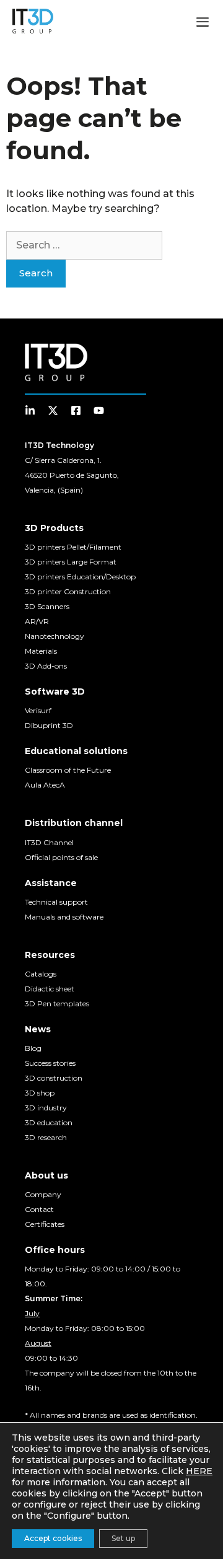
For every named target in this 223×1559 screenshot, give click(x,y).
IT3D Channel (49, 842)
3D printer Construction (68, 591)
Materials (41, 651)
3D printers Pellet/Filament (73, 546)
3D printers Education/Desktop (80, 576)
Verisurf (38, 710)
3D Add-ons (46, 665)
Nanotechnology (54, 636)
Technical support (56, 902)
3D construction (53, 1078)
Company (43, 1194)
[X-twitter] (53, 410)
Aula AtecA (45, 784)
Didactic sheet (49, 988)
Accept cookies (53, 1538)
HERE (199, 1471)
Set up (123, 1538)
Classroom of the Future (68, 770)
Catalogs (40, 973)
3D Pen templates (57, 1003)
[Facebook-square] (76, 410)
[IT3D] (32, 21)
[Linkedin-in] (30, 410)
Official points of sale (61, 857)
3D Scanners (47, 606)
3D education (48, 1122)
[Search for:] (84, 245)
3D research (46, 1137)
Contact (39, 1209)
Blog (33, 1048)
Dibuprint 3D (49, 725)
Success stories (50, 1063)
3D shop (40, 1092)
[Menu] (202, 23)
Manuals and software (64, 916)
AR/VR (37, 621)
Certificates (44, 1224)
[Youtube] (99, 410)
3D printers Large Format (70, 561)
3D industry (46, 1107)
